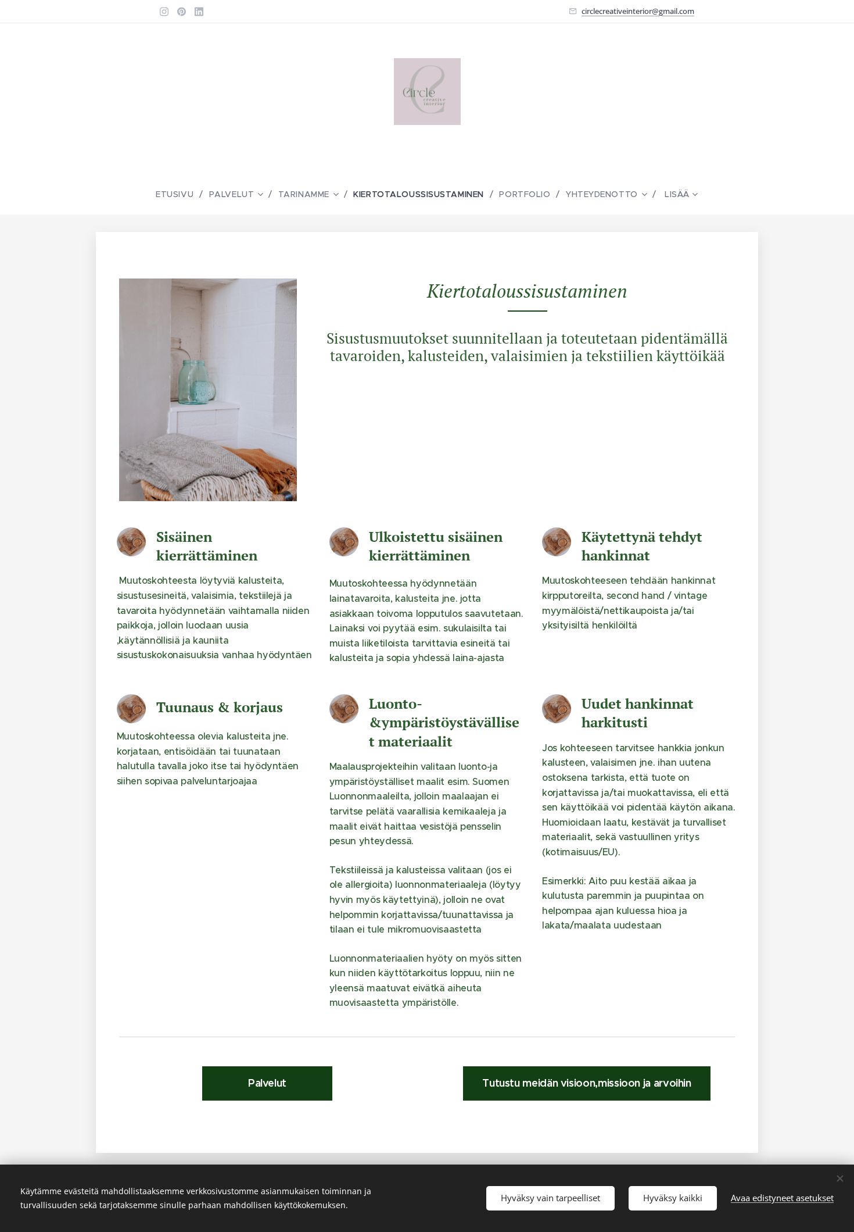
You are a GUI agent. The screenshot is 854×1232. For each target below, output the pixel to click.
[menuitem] (179, 194)
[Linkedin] (199, 12)
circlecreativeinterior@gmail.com (638, 11)
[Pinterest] (181, 12)
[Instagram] (164, 12)
